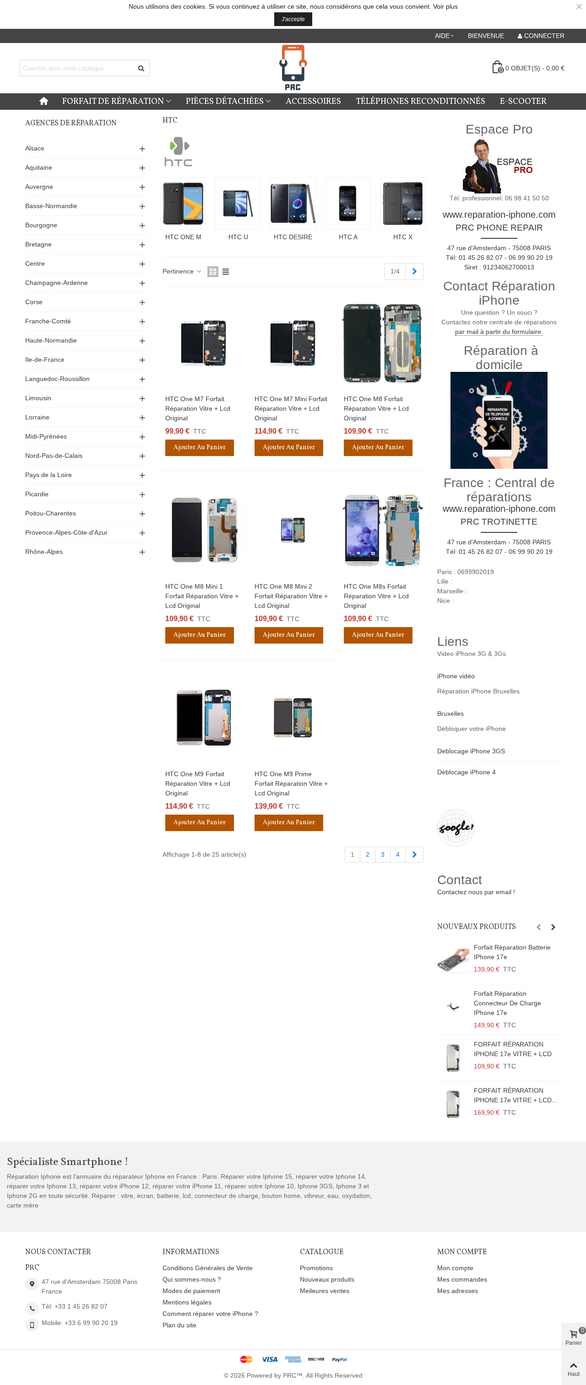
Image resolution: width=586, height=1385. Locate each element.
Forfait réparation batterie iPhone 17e (512, 952)
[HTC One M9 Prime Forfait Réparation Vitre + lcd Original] (293, 718)
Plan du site (179, 1325)
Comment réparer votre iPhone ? (210, 1313)
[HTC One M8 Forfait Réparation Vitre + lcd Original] (382, 343)
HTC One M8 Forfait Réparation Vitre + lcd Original (376, 408)
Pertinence (179, 271)
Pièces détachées (225, 101)
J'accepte (293, 19)
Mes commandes (462, 1279)
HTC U (238, 237)
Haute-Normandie (51, 340)
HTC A (348, 237)
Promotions (316, 1268)
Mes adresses (457, 1290)
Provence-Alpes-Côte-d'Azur (66, 532)
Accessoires (313, 101)
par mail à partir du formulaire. (499, 331)
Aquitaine (38, 167)
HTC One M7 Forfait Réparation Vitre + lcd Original (197, 408)
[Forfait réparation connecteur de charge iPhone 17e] (453, 1007)
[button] (445, 36)
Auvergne (39, 186)
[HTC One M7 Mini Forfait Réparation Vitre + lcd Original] (293, 343)
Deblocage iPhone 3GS (471, 751)
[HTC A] (348, 203)
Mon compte (455, 1268)
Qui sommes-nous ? (192, 1279)
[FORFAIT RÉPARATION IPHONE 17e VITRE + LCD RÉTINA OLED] (453, 1104)
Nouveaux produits (476, 927)
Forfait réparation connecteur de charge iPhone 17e (507, 1003)
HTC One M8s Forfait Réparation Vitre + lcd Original (376, 596)
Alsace (34, 148)
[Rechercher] (141, 68)
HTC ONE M (183, 237)
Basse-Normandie (51, 205)
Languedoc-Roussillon (57, 378)
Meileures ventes (324, 1290)
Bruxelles (450, 713)
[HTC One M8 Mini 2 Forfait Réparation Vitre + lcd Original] (293, 530)
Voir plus (445, 6)
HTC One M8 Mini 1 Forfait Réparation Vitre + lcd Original (202, 596)
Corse (34, 302)
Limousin (38, 398)
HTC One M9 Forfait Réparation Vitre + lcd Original (197, 783)
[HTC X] (403, 203)
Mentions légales (187, 1302)
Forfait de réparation (113, 101)
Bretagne (38, 244)
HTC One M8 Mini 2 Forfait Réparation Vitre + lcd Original (291, 596)
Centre (35, 263)
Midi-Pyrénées (46, 436)
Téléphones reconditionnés (420, 101)
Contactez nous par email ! (476, 892)
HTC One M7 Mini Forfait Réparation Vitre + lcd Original (291, 408)
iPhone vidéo (456, 676)
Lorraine (37, 417)
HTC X (402, 237)
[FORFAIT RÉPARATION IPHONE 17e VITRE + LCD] (453, 1058)
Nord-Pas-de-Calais (53, 455)
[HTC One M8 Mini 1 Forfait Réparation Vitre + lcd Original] (204, 530)
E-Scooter (523, 101)
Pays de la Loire (48, 474)
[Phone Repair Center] (293, 68)
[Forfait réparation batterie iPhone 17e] (453, 961)
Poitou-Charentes (50, 513)
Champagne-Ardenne (56, 282)
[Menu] (43, 101)
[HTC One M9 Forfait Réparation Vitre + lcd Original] (204, 718)
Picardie (37, 494)
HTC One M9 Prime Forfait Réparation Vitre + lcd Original (291, 783)
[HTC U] (238, 203)
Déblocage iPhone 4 (466, 772)
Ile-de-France (45, 359)
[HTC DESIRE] (293, 203)
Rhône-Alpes (44, 551)
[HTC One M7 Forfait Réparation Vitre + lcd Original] (204, 343)
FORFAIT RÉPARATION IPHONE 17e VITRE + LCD (513, 1049)
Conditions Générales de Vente (208, 1268)
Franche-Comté (48, 321)
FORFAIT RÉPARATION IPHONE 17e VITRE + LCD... (515, 1095)
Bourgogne (41, 225)
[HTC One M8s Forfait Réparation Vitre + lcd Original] (382, 530)
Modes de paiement (191, 1290)
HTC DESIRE (293, 237)
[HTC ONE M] (183, 203)
